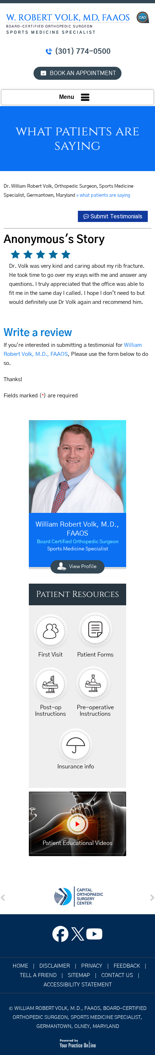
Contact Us (117, 975)
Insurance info (75, 767)
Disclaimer (54, 966)
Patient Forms (95, 655)
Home (20, 966)
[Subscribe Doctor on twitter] (77, 936)
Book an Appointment (83, 73)
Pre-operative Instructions (95, 711)
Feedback (127, 966)
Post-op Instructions (50, 711)
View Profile (83, 566)
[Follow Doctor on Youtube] (94, 936)
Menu (66, 97)
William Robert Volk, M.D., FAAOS (77, 529)
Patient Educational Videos (77, 843)
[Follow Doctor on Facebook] (60, 936)
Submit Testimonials (116, 216)
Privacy (91, 966)
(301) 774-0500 (83, 51)
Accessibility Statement (78, 985)
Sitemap (79, 975)
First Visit (50, 655)
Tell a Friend (38, 975)
